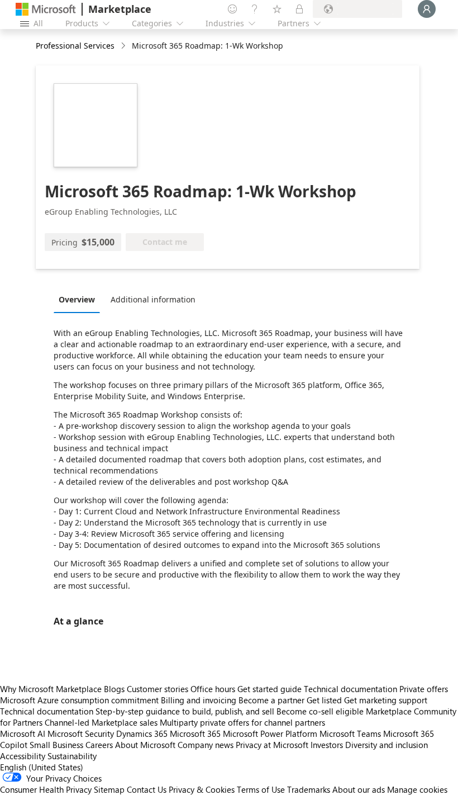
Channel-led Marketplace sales (101, 722)
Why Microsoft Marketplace (51, 688)
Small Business (56, 744)
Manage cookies (417, 789)
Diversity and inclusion (386, 744)
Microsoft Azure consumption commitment (80, 700)
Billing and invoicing (198, 700)
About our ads (358, 789)
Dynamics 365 (142, 733)
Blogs (114, 688)
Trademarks (308, 789)
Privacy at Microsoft (272, 744)
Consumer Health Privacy (46, 789)
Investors (327, 744)
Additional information (153, 299)
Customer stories (157, 688)
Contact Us (146, 789)
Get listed (324, 700)
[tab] (80, 299)
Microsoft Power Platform (270, 733)
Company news (205, 744)
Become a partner (271, 700)
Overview (77, 299)
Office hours (212, 688)
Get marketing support (385, 700)
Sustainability (72, 755)
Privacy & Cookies (202, 789)
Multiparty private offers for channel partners (242, 722)
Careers (99, 744)
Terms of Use (261, 789)
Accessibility (22, 755)
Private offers (423, 688)
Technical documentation (350, 688)
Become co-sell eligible (320, 711)
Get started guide (269, 688)
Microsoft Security (80, 733)
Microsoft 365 (195, 733)
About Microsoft (145, 744)
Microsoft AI (22, 733)
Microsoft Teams (350, 733)
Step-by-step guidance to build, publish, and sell (185, 711)
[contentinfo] (124, 46)
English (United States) (41, 767)
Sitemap (109, 789)
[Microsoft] (46, 9)
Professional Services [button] (75, 45)
